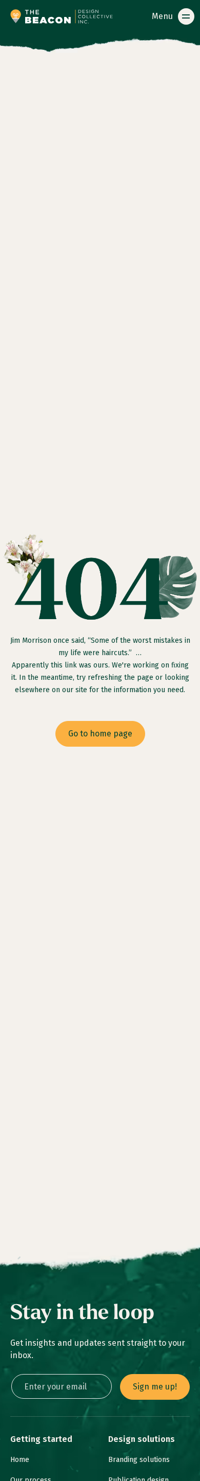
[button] (171, 16)
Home (19, 1459)
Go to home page (100, 733)
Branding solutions (139, 1459)
